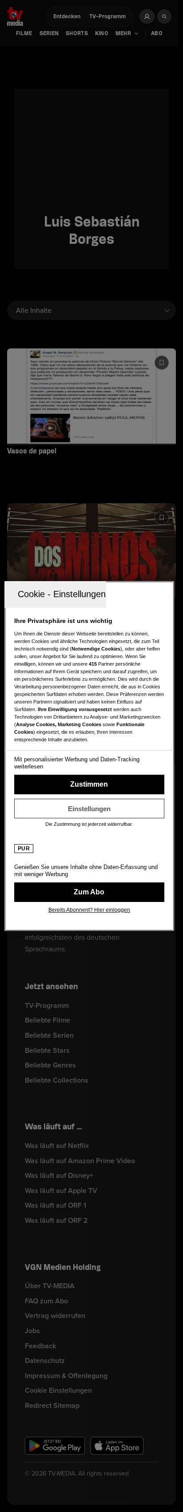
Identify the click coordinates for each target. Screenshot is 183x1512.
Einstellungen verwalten (89, 808)
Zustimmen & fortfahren (89, 784)
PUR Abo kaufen (89, 892)
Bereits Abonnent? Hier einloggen (89, 910)
